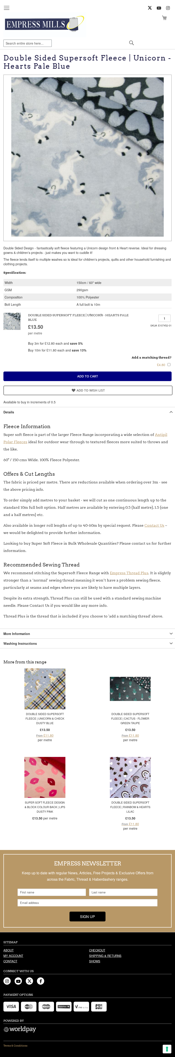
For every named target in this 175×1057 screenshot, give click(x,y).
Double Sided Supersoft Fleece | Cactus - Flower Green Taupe (130, 718)
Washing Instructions (20, 643)
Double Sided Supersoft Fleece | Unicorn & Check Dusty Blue (45, 718)
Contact (10, 961)
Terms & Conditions (15, 1045)
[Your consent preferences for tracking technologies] (167, 1049)
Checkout (97, 950)
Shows (94, 961)
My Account (13, 955)
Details (8, 412)
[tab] (87, 412)
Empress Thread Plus (129, 573)
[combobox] (27, 43)
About (8, 950)
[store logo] (44, 24)
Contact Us (154, 525)
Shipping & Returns (105, 955)
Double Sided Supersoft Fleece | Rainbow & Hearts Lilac (130, 806)
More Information (16, 633)
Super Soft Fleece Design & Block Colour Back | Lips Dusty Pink (45, 806)
